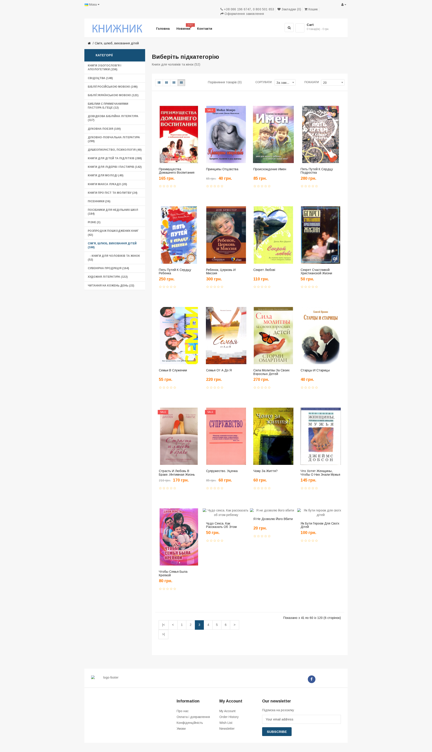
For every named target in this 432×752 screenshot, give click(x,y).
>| (163, 634)
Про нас (183, 711)
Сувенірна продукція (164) (108, 268)
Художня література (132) (108, 276)
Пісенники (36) (99, 201)
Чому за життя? (265, 471)
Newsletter (227, 728)
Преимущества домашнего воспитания (176, 170)
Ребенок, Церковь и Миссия (221, 271)
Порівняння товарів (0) (225, 82)
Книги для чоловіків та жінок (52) (176, 64)
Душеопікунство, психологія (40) (115, 149)
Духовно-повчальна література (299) (114, 139)
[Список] (159, 82)
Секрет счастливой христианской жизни (316, 271)
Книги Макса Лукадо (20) (107, 184)
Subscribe (277, 732)
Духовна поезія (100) (104, 128)
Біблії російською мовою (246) (112, 86)
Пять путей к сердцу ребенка (175, 271)
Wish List (225, 723)
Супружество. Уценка (222, 471)
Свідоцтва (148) (100, 78)
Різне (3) (94, 222)
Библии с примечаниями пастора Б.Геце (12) (108, 105)
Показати (311, 82)
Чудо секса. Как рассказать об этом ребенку (221, 527)
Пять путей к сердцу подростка (317, 170)
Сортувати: (263, 82)
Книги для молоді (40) (105, 175)
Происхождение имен (269, 169)
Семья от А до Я (219, 370)
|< (163, 625)
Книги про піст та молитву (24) (112, 192)
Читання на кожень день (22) (111, 285)
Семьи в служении (173, 370)
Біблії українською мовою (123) (113, 95)
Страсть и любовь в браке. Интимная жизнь (177, 472)
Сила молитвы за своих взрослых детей (271, 371)
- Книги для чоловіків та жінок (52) (114, 257)
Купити (168, 181)
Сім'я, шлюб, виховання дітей (117, 43)
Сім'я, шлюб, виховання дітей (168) (112, 245)
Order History (229, 717)
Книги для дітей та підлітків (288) (115, 158)
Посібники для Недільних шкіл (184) (113, 211)
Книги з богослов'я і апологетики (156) (104, 67)
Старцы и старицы (315, 370)
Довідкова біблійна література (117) (113, 118)
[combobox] (285, 82)
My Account (227, 711)
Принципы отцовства (222, 169)
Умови (181, 728)
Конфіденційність (190, 723)
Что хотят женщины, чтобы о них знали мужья (320, 472)
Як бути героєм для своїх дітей (320, 525)
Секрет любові (264, 270)
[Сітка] (166, 82)
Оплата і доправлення (193, 717)
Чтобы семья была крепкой (173, 573)
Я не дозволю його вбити (273, 519)
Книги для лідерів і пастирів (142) (115, 166)
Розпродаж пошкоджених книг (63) (113, 232)
